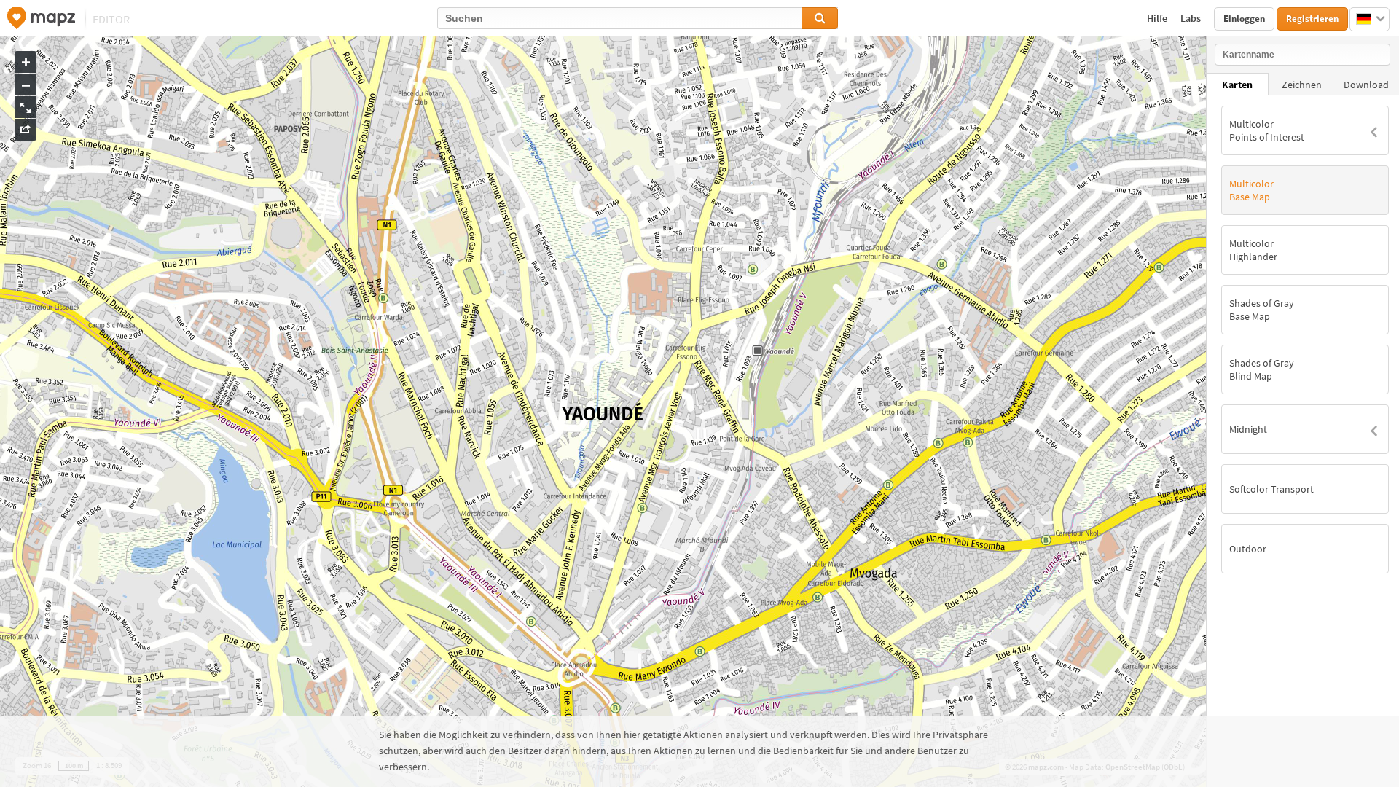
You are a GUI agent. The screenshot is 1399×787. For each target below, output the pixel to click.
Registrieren (1312, 18)
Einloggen (1244, 18)
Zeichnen (1302, 84)
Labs (1191, 18)
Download (1366, 84)
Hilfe (1158, 18)
